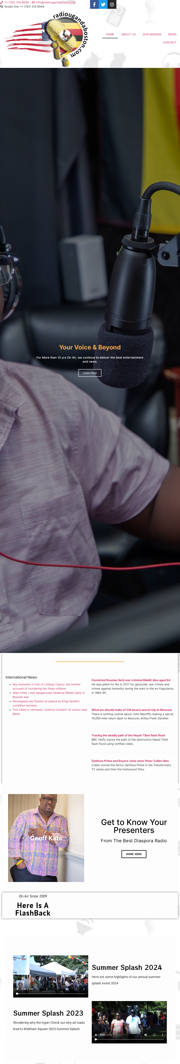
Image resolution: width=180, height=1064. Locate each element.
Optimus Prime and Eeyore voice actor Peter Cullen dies (130, 761)
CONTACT (169, 42)
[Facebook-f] (94, 4)
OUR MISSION (152, 34)
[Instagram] (112, 4)
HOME (110, 34)
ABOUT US (128, 34)
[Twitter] (103, 4)
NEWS (172, 34)
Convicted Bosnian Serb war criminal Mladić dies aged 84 (131, 680)
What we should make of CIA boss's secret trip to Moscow (132, 710)
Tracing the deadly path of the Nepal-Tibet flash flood (128, 735)
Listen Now (90, 373)
